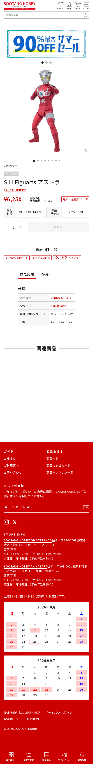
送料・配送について (75, 199)
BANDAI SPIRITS (15, 190)
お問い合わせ (13, 472)
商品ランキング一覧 (60, 472)
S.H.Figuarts (41, 257)
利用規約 (33, 719)
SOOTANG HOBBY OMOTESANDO (28, 540)
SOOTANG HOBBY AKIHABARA (25, 566)
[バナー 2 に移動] (46, 62)
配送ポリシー (13, 719)
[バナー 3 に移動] (50, 62)
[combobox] (46, 15)
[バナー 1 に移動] (42, 62)
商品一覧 (52, 458)
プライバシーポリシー (19, 491)
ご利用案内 (11, 465)
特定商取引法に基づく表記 (22, 712)
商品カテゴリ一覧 (58, 465)
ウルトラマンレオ (67, 257)
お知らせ (10, 458)
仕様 (45, 274)
